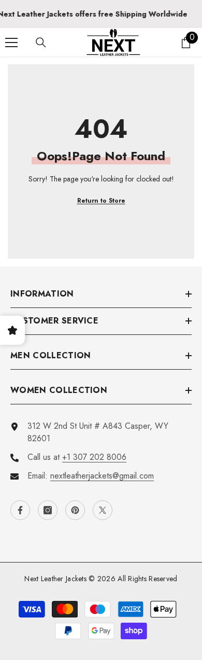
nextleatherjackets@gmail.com (102, 476)
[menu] (11, 42)
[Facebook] (20, 510)
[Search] (41, 42)
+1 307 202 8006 (94, 457)
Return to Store (101, 200)
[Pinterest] (75, 510)
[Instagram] (47, 510)
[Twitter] (102, 510)
